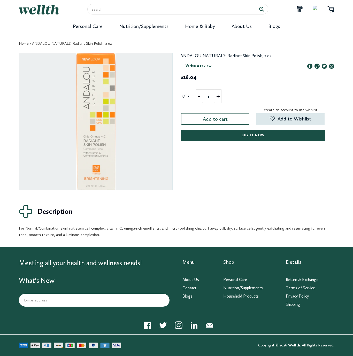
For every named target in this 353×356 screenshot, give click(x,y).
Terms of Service (300, 287)
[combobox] (174, 9)
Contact (189, 287)
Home (24, 43)
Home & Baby (200, 26)
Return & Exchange (302, 279)
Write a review (199, 65)
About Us (242, 26)
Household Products (241, 296)
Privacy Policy (297, 296)
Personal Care (88, 26)
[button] (290, 119)
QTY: (186, 96)
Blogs (274, 26)
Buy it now (253, 135)
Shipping (293, 304)
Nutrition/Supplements (143, 26)
